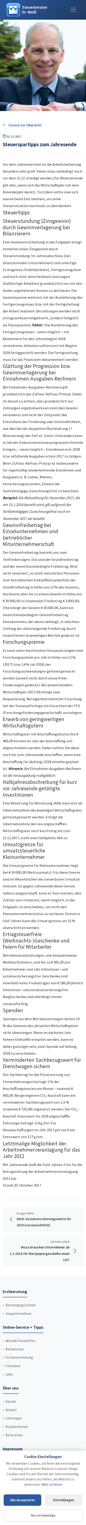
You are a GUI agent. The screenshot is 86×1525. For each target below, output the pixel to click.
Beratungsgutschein (21, 1305)
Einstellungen (63, 1500)
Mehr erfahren (52, 1484)
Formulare (13, 1366)
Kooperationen (17, 1426)
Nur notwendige (43, 1515)
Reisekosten (15, 1349)
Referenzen (14, 1435)
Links (9, 1374)
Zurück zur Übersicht (25, 125)
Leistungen (14, 1418)
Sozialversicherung (19, 1357)
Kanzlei (11, 1401)
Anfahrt (11, 1410)
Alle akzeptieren (22, 1500)
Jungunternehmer (19, 1313)
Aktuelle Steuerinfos (20, 1341)
